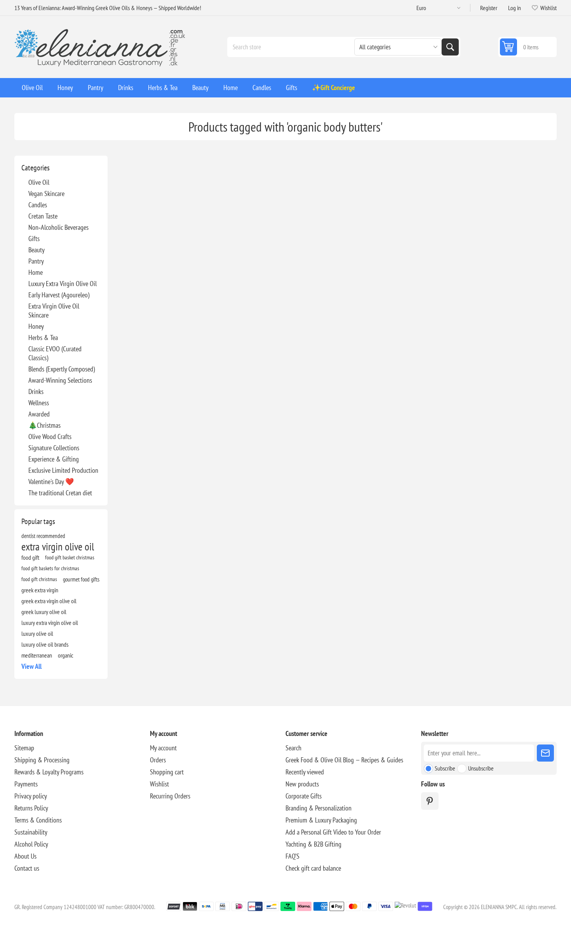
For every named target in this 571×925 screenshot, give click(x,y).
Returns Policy (31, 808)
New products (302, 783)
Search (450, 47)
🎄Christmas (44, 425)
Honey (36, 326)
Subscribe (445, 768)
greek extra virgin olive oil (49, 601)
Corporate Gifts (304, 795)
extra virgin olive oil (57, 546)
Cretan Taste (42, 216)
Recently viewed (305, 771)
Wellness (38, 402)
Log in (514, 8)
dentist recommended (43, 536)
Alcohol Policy (31, 844)
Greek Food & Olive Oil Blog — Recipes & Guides (344, 759)
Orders (158, 759)
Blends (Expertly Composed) (61, 368)
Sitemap (24, 747)
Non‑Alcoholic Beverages (58, 227)
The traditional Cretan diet (60, 492)
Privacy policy (30, 795)
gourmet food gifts (81, 579)
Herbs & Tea (43, 337)
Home (35, 272)
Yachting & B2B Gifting (313, 844)
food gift (30, 557)
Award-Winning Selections (60, 380)
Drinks (36, 391)
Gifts (34, 238)
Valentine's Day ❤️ (51, 481)
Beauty (36, 249)
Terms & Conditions (38, 820)
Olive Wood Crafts (49, 436)
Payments (26, 783)
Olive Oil (38, 182)
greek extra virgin (39, 590)
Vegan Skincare (46, 193)
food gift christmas (39, 579)
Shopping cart (167, 771)
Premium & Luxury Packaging (321, 820)
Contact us (26, 868)
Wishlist (159, 783)
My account (163, 747)
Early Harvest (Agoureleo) (58, 294)
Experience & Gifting (53, 459)
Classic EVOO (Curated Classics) (55, 353)
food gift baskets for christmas (50, 568)
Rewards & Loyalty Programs (49, 771)
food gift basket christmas (69, 557)
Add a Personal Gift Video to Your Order (333, 832)
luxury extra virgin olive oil (49, 623)
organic (65, 655)
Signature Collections (53, 447)
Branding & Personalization (319, 808)
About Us (25, 856)
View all (31, 666)
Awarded (39, 414)
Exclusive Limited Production (63, 470)
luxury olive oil (37, 633)
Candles (37, 204)
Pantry (36, 261)
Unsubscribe (481, 768)
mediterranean (36, 655)
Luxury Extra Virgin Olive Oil (62, 283)
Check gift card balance (313, 868)
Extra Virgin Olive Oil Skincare (53, 310)
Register (488, 8)
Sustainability (30, 832)
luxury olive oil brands (44, 644)
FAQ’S (292, 856)
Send (545, 753)
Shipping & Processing (42, 759)
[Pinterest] (430, 801)
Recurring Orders (170, 795)
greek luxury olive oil (43, 612)
